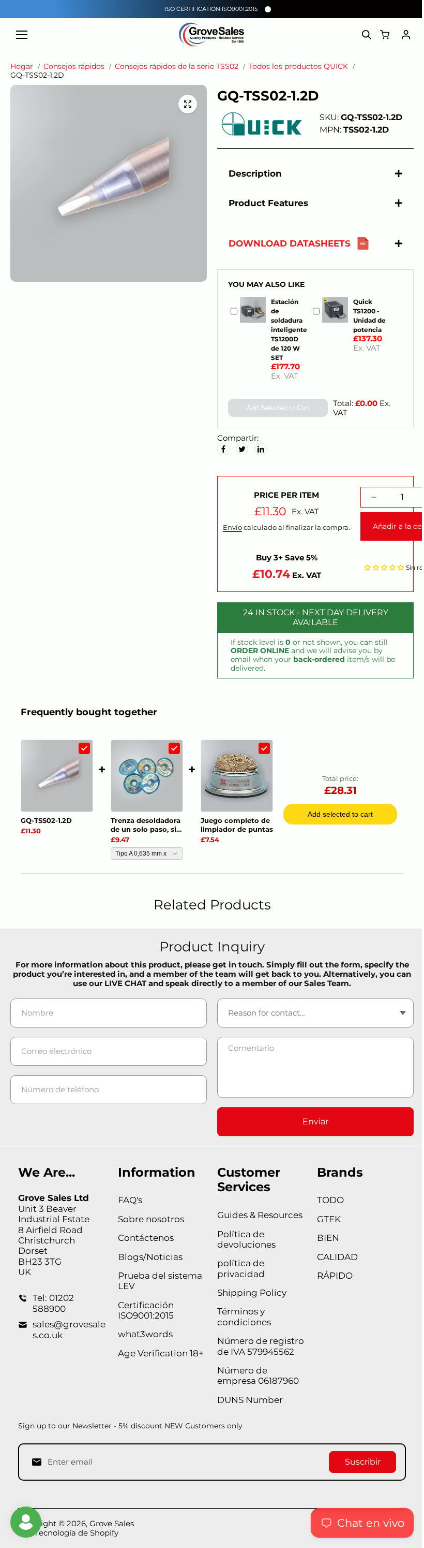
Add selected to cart (340, 814)
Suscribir (357, 1462)
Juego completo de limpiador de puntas (237, 824)
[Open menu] (21, 34)
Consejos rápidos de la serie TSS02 (176, 66)
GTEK (325, 1219)
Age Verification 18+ (159, 1353)
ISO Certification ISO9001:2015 (211, 8)
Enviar (312, 1121)
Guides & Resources (257, 1215)
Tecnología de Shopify (76, 1533)
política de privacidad (238, 1268)
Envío (229, 527)
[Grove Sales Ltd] (212, 34)
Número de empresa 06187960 (255, 1375)
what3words (143, 1334)
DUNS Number (247, 1400)
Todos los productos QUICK (298, 66)
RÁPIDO (331, 1275)
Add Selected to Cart (274, 408)
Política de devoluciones (244, 1239)
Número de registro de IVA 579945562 (258, 1346)
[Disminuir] (371, 497)
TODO (326, 1200)
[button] (381, 567)
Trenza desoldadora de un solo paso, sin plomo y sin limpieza (146, 825)
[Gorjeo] (239, 449)
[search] (366, 34)
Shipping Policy (249, 1292)
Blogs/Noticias (148, 1257)
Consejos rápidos (73, 66)
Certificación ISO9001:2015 (144, 1310)
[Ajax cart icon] (384, 34)
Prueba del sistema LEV (158, 1280)
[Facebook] (221, 449)
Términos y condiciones (241, 1316)
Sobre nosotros (149, 1219)
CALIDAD (333, 1257)
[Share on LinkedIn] (258, 449)
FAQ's (128, 1200)
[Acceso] (406, 34)
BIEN (324, 1238)
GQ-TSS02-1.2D (46, 820)
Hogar (21, 66)
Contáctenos (144, 1238)
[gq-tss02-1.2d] (187, 104)
